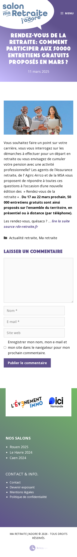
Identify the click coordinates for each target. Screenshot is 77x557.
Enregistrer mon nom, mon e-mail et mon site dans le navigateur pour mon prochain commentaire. (39, 347)
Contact (15, 482)
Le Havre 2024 (21, 452)
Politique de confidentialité (28, 497)
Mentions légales (22, 492)
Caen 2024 (18, 457)
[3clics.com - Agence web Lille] (39, 548)
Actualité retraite (23, 238)
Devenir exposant (22, 487)
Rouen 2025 (19, 447)
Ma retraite (48, 238)
